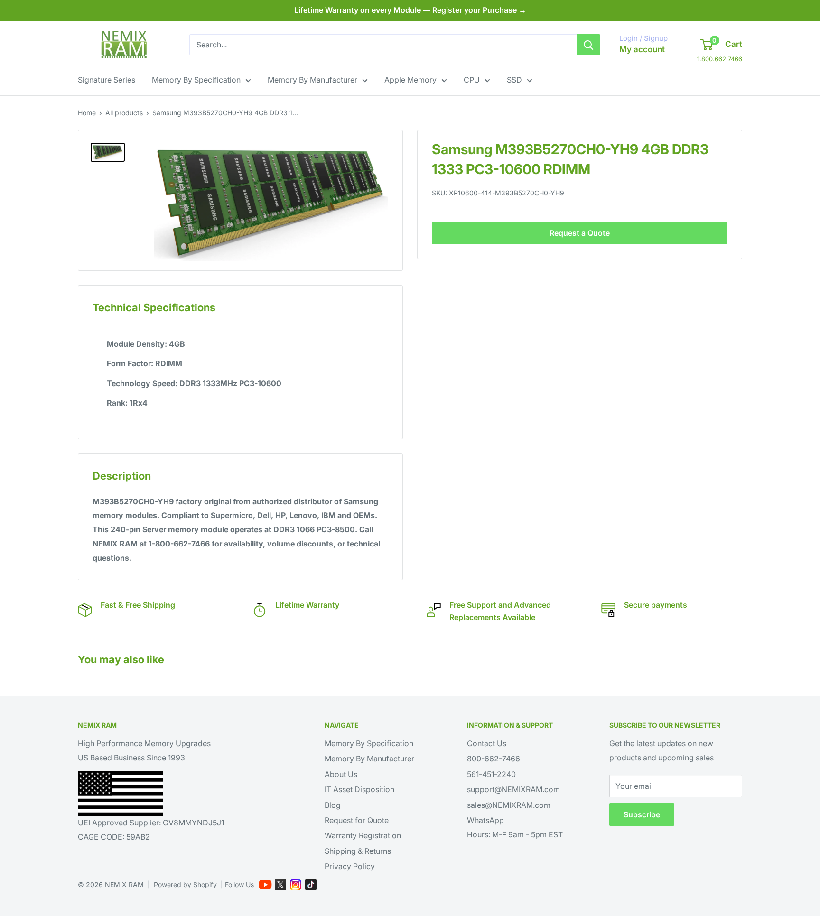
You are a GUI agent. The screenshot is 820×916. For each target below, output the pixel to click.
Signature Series (106, 79)
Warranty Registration (363, 835)
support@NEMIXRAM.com (513, 789)
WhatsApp (485, 820)
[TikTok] (310, 884)
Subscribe (642, 814)
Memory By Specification (196, 79)
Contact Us (486, 743)
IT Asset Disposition (359, 789)
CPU (472, 79)
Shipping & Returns (358, 851)
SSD (514, 79)
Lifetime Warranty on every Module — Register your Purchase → (410, 10)
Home (87, 113)
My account (642, 49)
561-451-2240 (491, 774)
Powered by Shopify (185, 884)
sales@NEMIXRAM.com (508, 805)
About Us (341, 774)
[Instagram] (295, 884)
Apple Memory (410, 79)
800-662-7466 (493, 758)
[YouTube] (265, 884)
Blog (333, 805)
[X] (280, 884)
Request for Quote (357, 820)
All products (124, 113)
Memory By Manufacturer (312, 79)
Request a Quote (580, 233)
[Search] (588, 44)
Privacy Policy (350, 866)
